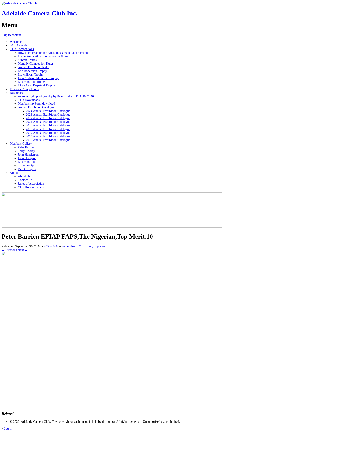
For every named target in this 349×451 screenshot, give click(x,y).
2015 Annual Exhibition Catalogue (48, 140)
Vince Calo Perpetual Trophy (36, 85)
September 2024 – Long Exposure (83, 246)
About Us (24, 176)
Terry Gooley (26, 151)
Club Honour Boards (31, 187)
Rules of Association (31, 183)
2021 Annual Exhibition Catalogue (48, 121)
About (14, 172)
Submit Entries (27, 60)
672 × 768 (51, 246)
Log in (8, 428)
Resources (16, 92)
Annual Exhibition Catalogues (37, 107)
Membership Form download (36, 103)
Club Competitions (22, 49)
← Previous (9, 250)
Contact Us (25, 180)
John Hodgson (27, 158)
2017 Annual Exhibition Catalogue (48, 132)
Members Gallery (21, 143)
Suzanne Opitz (27, 165)
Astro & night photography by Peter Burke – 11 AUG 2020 (56, 96)
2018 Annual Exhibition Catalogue (48, 129)
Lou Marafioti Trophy (32, 81)
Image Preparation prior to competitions (43, 56)
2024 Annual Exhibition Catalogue (48, 111)
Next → (23, 250)
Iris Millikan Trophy (30, 74)
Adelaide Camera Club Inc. (39, 13)
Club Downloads (29, 100)
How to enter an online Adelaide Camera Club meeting (53, 52)
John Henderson (28, 154)
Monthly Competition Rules (35, 63)
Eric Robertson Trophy (32, 71)
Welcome (16, 41)
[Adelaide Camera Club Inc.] (21, 3)
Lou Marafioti (27, 161)
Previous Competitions (24, 89)
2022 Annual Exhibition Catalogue (48, 118)
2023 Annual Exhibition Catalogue (48, 114)
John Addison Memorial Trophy (38, 78)
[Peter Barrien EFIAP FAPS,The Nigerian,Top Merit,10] (69, 406)
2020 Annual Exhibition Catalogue (48, 125)
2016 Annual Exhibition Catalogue (48, 136)
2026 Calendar (19, 45)
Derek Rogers (27, 169)
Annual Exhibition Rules (33, 67)
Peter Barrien (26, 147)
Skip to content (11, 35)
